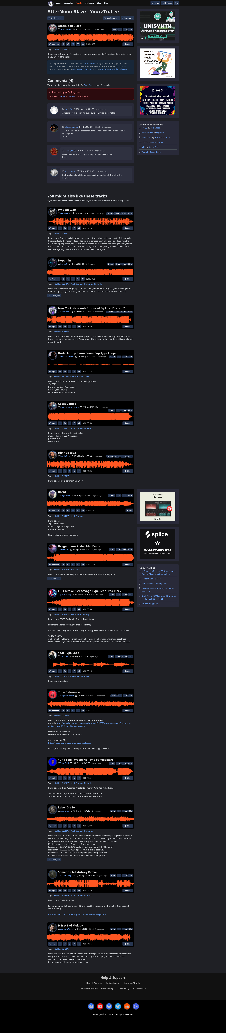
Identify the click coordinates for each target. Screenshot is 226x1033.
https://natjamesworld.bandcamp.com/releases (69, 743)
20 (131, 214)
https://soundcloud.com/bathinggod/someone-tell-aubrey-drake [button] (77, 914)
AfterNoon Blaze (69, 26)
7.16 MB (65, 949)
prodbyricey (65, 594)
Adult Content (77, 284)
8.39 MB (65, 614)
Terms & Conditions (89, 988)
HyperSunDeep (67, 356)
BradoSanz (65, 456)
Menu (56, 18)
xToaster (64, 656)
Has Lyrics (88, 284)
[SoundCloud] (127, 1006)
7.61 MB (65, 284)
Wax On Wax (67, 210)
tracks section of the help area (113, 69)
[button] (176, 3)
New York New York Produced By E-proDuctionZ (91, 308)
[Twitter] (118, 1006)
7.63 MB (65, 831)
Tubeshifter (146, 137)
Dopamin (64, 260)
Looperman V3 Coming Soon (154, 583)
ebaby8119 (65, 311)
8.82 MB (65, 783)
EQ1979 (144, 142)
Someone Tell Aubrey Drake (77, 872)
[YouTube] (100, 1006)
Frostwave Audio (162, 137)
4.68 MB (65, 49)
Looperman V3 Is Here (151, 578)
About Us (98, 983)
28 (131, 550)
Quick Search (112, 18)
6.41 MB (65, 569)
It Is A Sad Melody (70, 925)
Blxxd (62, 492)
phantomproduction (69, 407)
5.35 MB (65, 233)
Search (128, 18)
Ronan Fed (153, 147)
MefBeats (64, 549)
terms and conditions (82, 69)
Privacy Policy (107, 988)
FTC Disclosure (139, 988)
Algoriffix (160, 132)
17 (131, 264)
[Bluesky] (109, 1006)
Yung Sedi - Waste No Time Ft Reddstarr (85, 760)
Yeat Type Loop (68, 653)
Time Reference (69, 692)
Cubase (87, 428)
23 (131, 312)
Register (72, 96)
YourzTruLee (65, 29)
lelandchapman (71, 127)
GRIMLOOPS (66, 213)
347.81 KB (66, 376)
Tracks (79, 3)
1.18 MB (65, 715)
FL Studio (98, 284)
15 (131, 410)
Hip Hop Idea (67, 452)
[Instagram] (136, 1006)
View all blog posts (149, 603)
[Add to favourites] (73, 44)
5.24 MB (65, 331)
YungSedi (64, 763)
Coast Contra (67, 404)
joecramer (65, 811)
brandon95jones (67, 875)
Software (89, 3)
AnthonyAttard (67, 929)
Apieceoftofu (70, 171)
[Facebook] (91, 1006)
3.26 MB (65, 476)
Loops (58, 3)
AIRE (143, 147)
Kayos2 (63, 264)
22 (131, 763)
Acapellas (68, 3)
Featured (76, 376)
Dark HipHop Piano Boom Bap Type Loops (87, 353)
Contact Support (113, 983)
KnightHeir (65, 495)
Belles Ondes (157, 142)
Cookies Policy (123, 988)
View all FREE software (151, 152)
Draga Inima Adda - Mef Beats (79, 546)
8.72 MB (65, 895)
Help (106, 3)
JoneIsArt (69, 109)
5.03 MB (65, 428)
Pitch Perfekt (147, 132)
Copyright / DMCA (132, 983)
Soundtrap (84, 614)
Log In (63, 96)
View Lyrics (55, 296)
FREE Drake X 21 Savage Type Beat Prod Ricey (89, 591)
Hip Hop (57, 49)
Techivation (155, 128)
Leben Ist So (66, 807)
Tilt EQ (144, 128)
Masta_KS (69, 150)
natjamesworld (67, 695)
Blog (99, 3)
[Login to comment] (78, 44)
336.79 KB (66, 676)
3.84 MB (65, 516)
